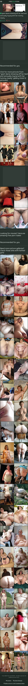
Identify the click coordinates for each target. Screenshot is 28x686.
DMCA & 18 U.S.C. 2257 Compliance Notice (14, 683)
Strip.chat (18, 11)
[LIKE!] (1, 20)
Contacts (9, 680)
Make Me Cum (19, 5)
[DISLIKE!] (7, 20)
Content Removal (18, 680)
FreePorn (14, 1)
